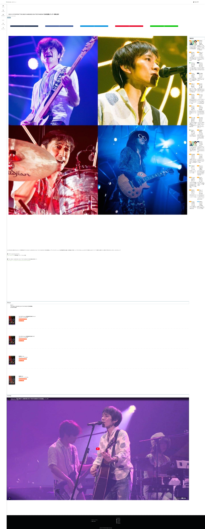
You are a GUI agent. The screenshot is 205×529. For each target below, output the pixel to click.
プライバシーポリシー (95, 519)
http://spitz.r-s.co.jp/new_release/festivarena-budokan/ (19, 260)
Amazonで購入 (22, 320)
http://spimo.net (10, 255)
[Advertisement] (98, 233)
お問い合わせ (94, 521)
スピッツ (9, 17)
